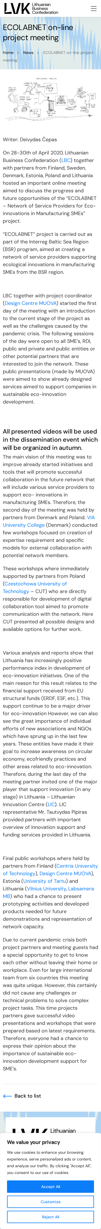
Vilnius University (46, 888)
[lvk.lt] (31, 8)
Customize (51, 1201)
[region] (50, 1181)
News (28, 52)
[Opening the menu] (94, 8)
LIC (51, 804)
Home (8, 52)
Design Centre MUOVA (30, 303)
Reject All (50, 1216)
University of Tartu (44, 881)
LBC (65, 160)
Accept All (50, 1186)
